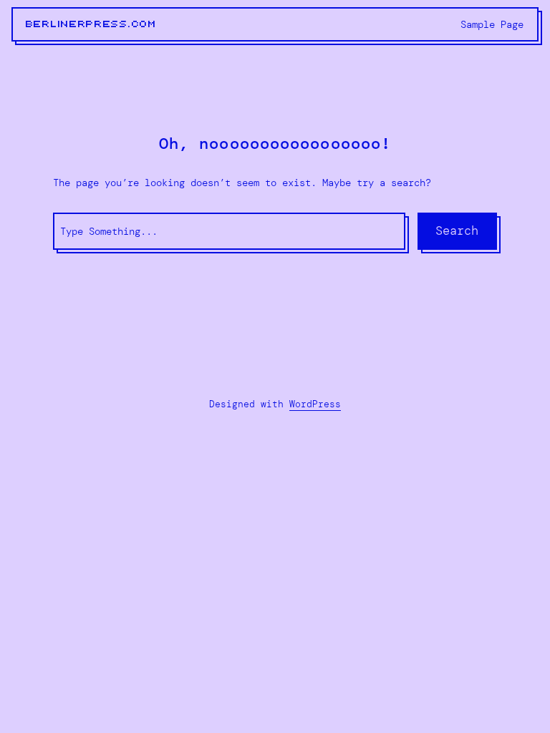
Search (456, 230)
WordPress (315, 404)
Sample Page (492, 24)
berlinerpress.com (91, 24)
